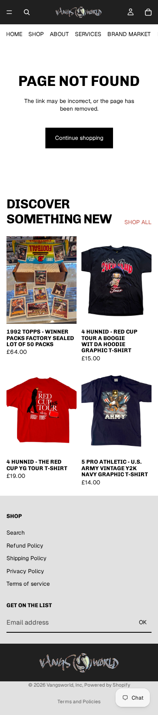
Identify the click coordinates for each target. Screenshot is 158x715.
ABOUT (59, 34)
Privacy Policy (25, 571)
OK (143, 622)
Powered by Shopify (107, 685)
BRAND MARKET (129, 34)
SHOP (36, 34)
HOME (14, 34)
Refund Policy (24, 545)
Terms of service (28, 584)
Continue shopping (79, 137)
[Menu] (9, 12)
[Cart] (148, 12)
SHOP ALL (138, 222)
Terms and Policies (79, 701)
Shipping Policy (26, 558)
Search (15, 532)
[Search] (27, 12)
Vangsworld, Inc (64, 685)
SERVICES (88, 34)
